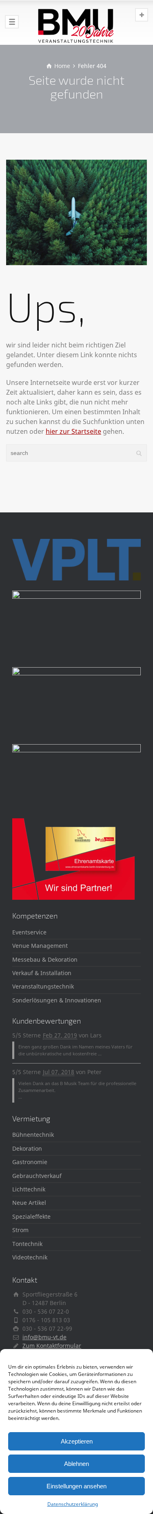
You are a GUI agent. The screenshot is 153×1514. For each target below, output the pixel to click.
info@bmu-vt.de (44, 1337)
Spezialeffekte (31, 1216)
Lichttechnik (28, 1189)
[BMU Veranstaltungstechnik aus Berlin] (76, 22)
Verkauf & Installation (41, 973)
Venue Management (40, 945)
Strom (20, 1230)
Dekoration (27, 1148)
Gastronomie (29, 1162)
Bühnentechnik (33, 1134)
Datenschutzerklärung (72, 1504)
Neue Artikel (29, 1202)
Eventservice (29, 932)
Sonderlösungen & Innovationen (56, 1000)
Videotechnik (29, 1257)
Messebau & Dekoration (45, 959)
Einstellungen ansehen (76, 1486)
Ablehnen (76, 1463)
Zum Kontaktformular (51, 1345)
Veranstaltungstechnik (43, 986)
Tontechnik (27, 1244)
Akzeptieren (77, 1441)
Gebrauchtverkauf (37, 1176)
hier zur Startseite (73, 431)
